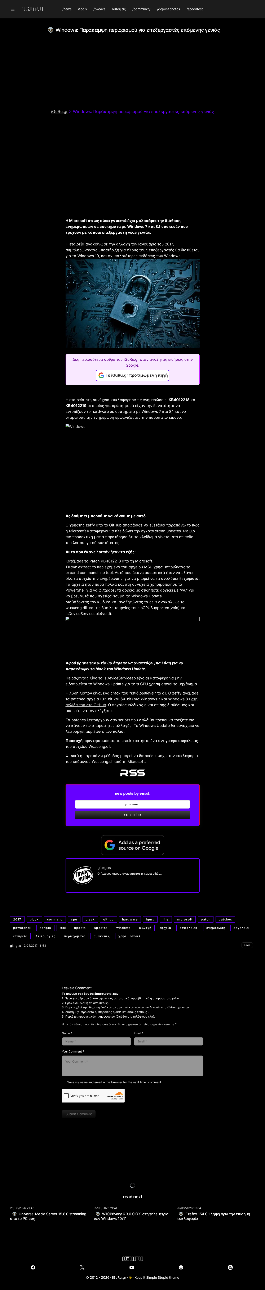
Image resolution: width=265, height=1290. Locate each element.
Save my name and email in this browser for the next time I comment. (114, 1082)
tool (63, 927)
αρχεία (165, 927)
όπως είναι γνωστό (107, 220)
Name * (67, 1033)
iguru (150, 919)
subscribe (132, 815)
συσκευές (102, 936)
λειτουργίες (46, 936)
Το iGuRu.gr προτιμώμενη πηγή (137, 375)
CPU (74, 919)
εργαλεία (241, 927)
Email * (138, 1033)
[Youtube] (131, 1267)
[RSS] (230, 1267)
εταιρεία (20, 936)
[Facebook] (33, 1267)
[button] (12, 9)
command (55, 919)
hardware (130, 919)
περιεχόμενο (74, 936)
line (166, 919)
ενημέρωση (215, 927)
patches (225, 919)
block (34, 919)
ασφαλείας (189, 927)
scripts (45, 927)
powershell (22, 927)
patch (205, 919)
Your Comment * (73, 1051)
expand (72, 572)
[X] (82, 1267)
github (108, 919)
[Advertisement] (132, 77)
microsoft (185, 919)
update (80, 927)
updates (101, 927)
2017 (17, 919)
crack (90, 919)
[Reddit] (181, 1267)
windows (123, 927)
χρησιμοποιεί (129, 936)
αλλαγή (145, 927)
